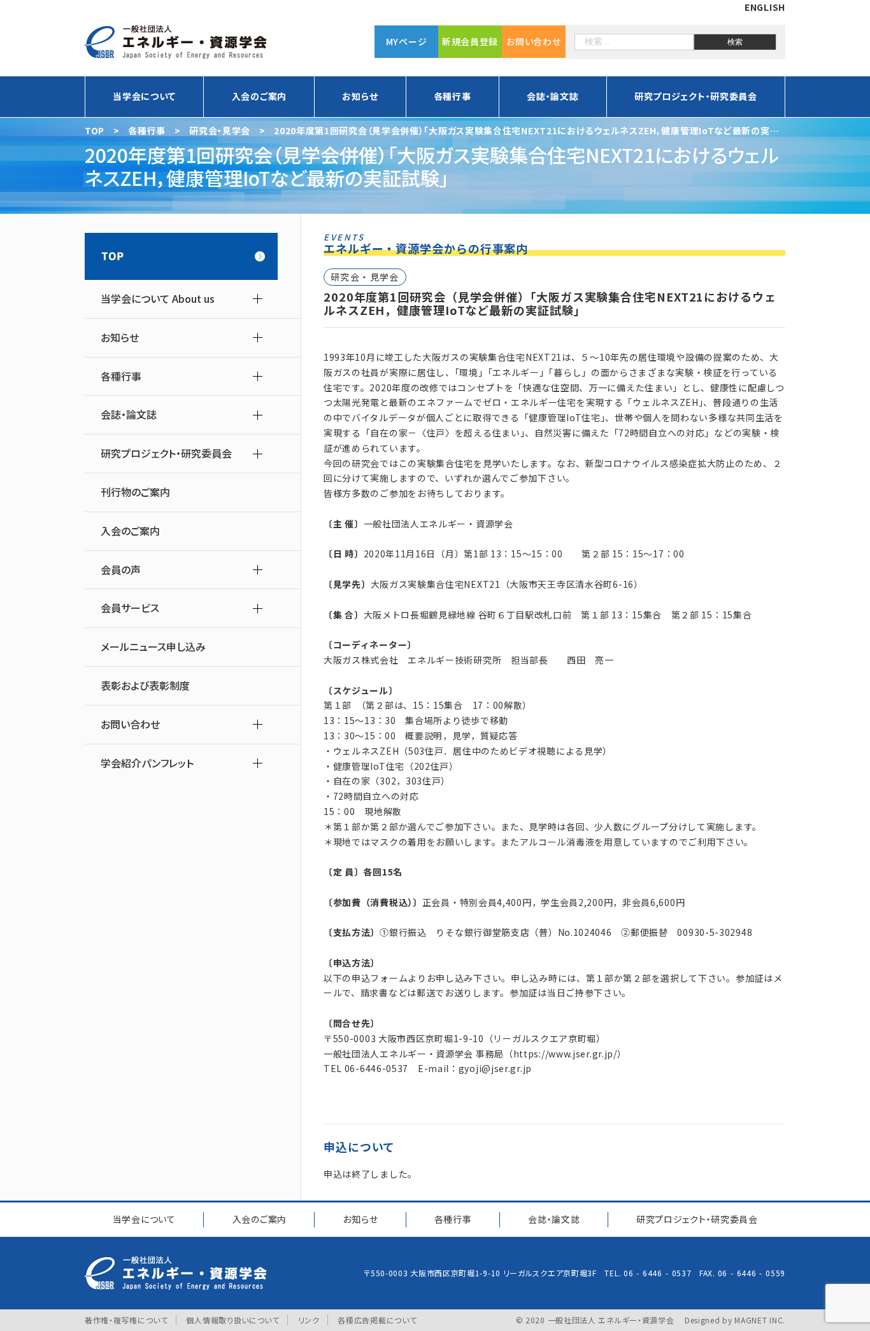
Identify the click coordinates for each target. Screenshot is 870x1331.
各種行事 (453, 1219)
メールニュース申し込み (153, 646)
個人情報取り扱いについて (232, 1319)
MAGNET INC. (759, 1319)
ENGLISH (765, 7)
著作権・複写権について (126, 1319)
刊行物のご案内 (135, 492)
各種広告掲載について (377, 1319)
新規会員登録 (470, 41)
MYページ (406, 41)
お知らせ (360, 1219)
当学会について (144, 1219)
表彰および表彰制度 (145, 685)
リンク (309, 1319)
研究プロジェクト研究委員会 (697, 1219)
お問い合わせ (533, 41)
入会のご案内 (259, 96)
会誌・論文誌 (554, 1219)
